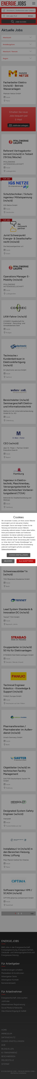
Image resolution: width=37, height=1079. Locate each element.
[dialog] (18, 539)
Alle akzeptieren (26, 561)
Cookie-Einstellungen (18, 555)
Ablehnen (8, 561)
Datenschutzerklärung (8, 549)
